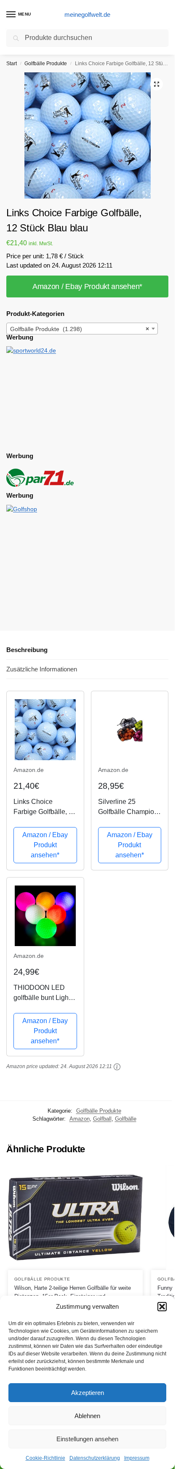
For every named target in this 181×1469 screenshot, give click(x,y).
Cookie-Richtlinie (45, 1458)
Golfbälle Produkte (45, 63)
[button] (162, 1306)
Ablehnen (87, 1415)
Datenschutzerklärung (94, 1458)
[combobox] (82, 328)
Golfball (102, 1119)
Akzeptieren (87, 1392)
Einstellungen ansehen (87, 1438)
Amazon (79, 1119)
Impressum (136, 1458)
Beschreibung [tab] (27, 649)
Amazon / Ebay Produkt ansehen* (87, 286)
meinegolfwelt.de (87, 14)
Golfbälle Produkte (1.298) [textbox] (79, 329)
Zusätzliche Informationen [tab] (41, 669)
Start (11, 63)
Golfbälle (125, 1119)
